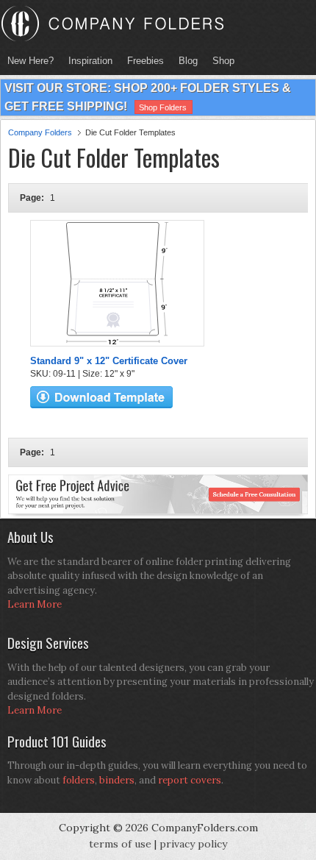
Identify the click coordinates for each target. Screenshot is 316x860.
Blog (188, 60)
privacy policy (193, 843)
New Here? (30, 60)
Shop (219, 60)
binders (116, 780)
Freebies (142, 60)
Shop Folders (163, 107)
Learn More (34, 604)
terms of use (120, 843)
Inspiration (90, 60)
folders (78, 780)
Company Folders (40, 132)
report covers (189, 780)
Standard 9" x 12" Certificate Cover (108, 360)
